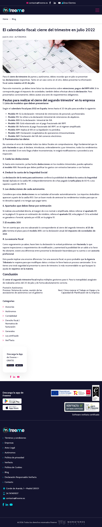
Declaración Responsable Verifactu (21, 477)
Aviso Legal (10, 447)
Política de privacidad (14, 457)
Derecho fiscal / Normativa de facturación (12, 323)
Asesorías (9, 307)
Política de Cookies (13, 467)
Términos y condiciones (15, 438)
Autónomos (17, 287)
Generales (10, 331)
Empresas (9, 443)
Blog (14, 19)
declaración (81, 91)
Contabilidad (11, 316)
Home (5, 19)
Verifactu (9, 462)
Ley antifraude (12, 336)
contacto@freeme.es (38, 3)
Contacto (9, 482)
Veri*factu (9, 340)
